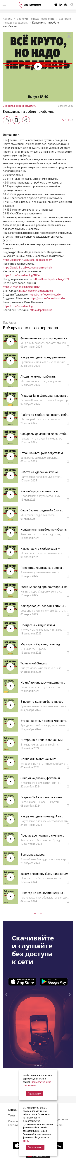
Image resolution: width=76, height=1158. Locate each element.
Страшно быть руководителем (41, 453)
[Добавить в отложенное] (16, 120)
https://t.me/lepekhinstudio (45, 294)
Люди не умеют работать (38, 376)
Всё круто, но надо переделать (36, 18)
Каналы (7, 18)
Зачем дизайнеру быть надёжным (44, 874)
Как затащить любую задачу (40, 548)
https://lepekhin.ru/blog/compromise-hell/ (27, 267)
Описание (10, 134)
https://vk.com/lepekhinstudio (47, 298)
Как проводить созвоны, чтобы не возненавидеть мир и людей (44, 607)
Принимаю (34, 1093)
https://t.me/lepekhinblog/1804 (21, 275)
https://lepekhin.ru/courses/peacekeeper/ (27, 259)
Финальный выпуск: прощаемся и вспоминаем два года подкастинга (44, 340)
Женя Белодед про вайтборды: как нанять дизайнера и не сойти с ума (44, 588)
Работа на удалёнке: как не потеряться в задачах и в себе (41, 474)
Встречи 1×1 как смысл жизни (41, 797)
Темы (11, 1115)
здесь (26, 1141)
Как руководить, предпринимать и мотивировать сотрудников (43, 359)
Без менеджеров (32, 854)
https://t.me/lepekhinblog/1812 (21, 286)
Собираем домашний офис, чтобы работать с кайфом (43, 435)
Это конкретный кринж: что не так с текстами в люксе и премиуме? (44, 722)
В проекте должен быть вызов (41, 701)
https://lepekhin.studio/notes (36, 290)
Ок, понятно (35, 1147)
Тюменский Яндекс (33, 663)
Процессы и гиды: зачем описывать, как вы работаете (40, 627)
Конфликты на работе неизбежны (44, 529)
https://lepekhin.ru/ (41, 310)
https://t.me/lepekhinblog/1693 (52, 279)
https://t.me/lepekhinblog (18, 306)
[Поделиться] (26, 120)
